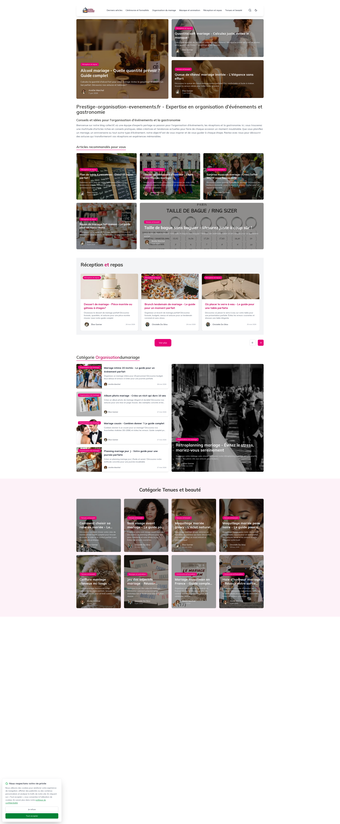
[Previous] (253, 343)
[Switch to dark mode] (256, 10)
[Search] (249, 10)
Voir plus (163, 342)
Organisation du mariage (164, 10)
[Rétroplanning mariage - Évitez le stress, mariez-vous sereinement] (218, 418)
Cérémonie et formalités (137, 10)
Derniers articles (114, 10)
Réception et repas (212, 10)
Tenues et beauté (233, 10)
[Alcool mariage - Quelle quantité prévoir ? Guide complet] (122, 59)
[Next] (261, 343)
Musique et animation (189, 10)
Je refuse (32, 809)
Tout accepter (32, 816)
